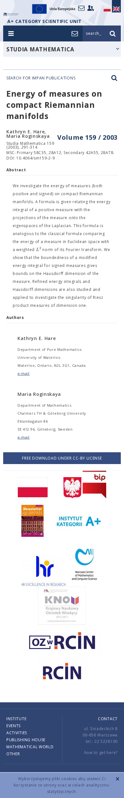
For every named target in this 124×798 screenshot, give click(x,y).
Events (13, 725)
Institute (16, 718)
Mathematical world (30, 747)
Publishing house (25, 740)
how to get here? (101, 752)
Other (13, 754)
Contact (108, 718)
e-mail (23, 373)
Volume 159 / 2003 (87, 137)
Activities (16, 732)
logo (11, 14)
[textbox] (38, 250)
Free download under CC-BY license (62, 458)
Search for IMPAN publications (40, 78)
